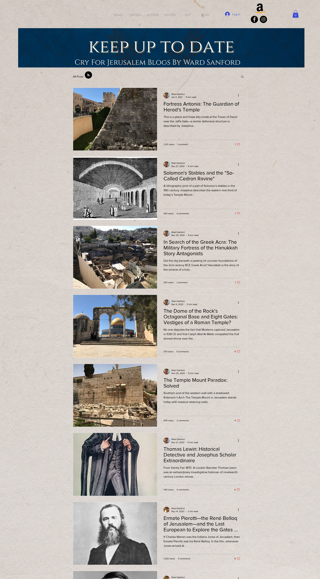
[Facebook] (254, 19)
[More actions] (239, 95)
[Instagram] (263, 19)
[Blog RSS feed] (88, 75)
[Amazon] (260, 8)
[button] (295, 14)
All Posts (78, 76)
